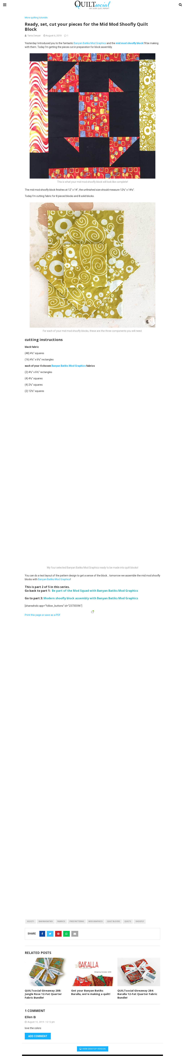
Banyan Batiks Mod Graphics (90, 43)
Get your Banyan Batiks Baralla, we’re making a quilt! (90, 992)
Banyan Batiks (46, 921)
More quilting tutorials (36, 17)
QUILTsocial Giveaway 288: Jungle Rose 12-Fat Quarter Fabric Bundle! (43, 994)
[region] (65, 640)
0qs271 (30, 921)
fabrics (61, 921)
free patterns (77, 921)
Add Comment (37, 1036)
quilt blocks (113, 921)
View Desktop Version (94, 1049)
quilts (127, 921)
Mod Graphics (96, 921)
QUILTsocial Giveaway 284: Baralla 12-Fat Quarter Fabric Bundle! (137, 994)
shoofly (139, 921)
